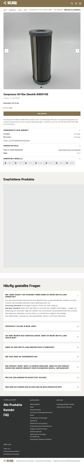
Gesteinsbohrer (36, 432)
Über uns (7, 444)
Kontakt (9, 410)
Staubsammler (35, 410)
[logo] (10, 3)
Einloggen (41, 114)
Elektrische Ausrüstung (38, 423)
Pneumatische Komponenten (41, 426)
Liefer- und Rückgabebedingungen (17, 140)
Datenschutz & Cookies (25, 461)
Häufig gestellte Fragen (65, 404)
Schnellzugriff (10, 400)
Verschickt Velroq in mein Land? (20, 326)
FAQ (6, 415)
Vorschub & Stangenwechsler (41, 412)
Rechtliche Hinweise (11, 454)
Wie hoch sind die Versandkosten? (21, 357)
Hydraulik (33, 421)
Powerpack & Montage (38, 418)
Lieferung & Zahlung (64, 407)
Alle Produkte (13, 405)
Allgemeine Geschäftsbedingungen (66, 461)
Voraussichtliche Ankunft (16, 130)
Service (60, 400)
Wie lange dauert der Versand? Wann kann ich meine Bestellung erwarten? (36, 296)
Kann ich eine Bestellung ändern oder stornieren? (29, 347)
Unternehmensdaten (11, 451)
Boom (32, 415)
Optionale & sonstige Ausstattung (38, 435)
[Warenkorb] (76, 3)
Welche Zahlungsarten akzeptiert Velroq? (26, 378)
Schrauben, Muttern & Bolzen (41, 439)
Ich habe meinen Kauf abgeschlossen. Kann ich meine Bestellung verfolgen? (36, 337)
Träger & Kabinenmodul (38, 429)
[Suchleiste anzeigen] (72, 3)
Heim (5, 9)
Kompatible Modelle (13, 159)
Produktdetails (11, 146)
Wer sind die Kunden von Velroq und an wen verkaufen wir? (33, 387)
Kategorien (12, 9)
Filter (20, 9)
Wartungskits (35, 404)
